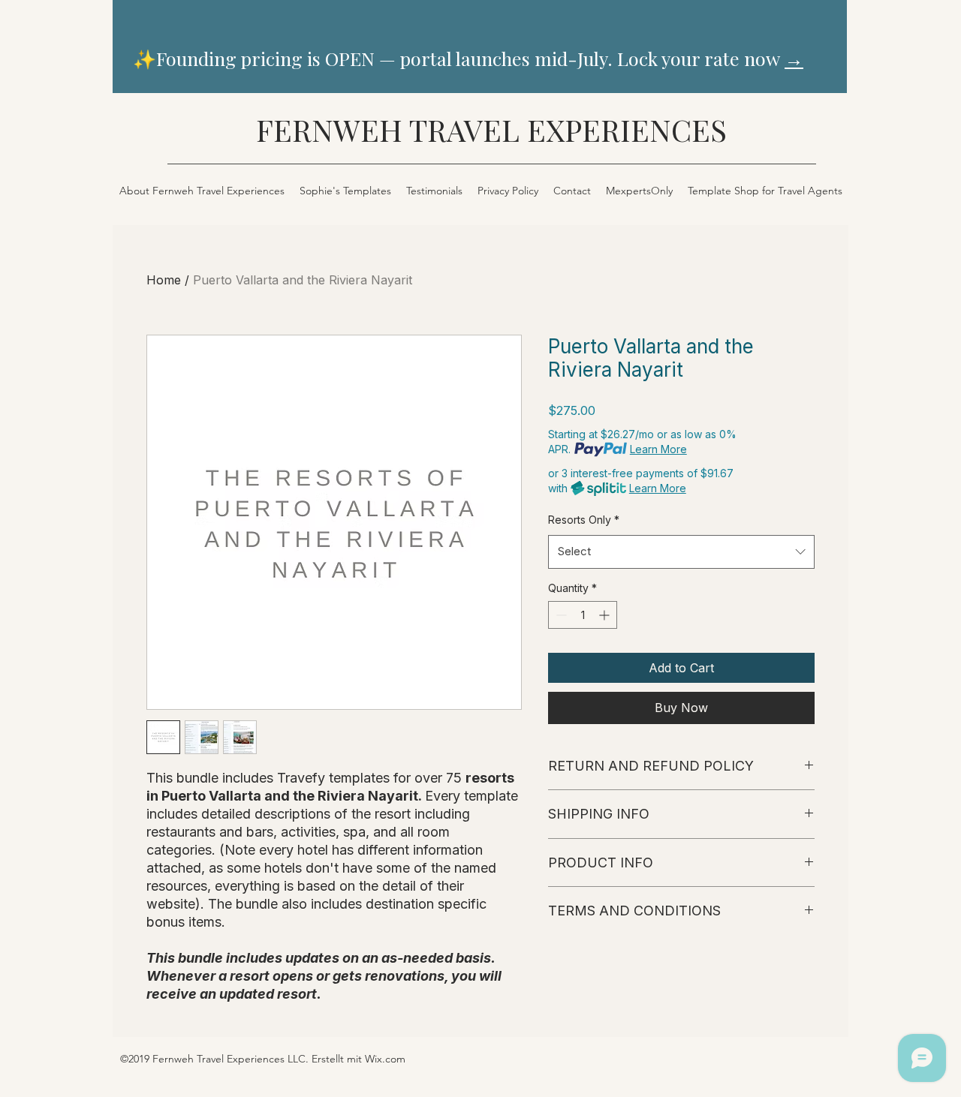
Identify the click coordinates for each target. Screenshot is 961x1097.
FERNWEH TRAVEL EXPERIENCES (491, 129)
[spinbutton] (582, 615)
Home (163, 279)
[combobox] (681, 551)
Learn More (658, 449)
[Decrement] (559, 615)
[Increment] (605, 615)
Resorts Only (583, 519)
